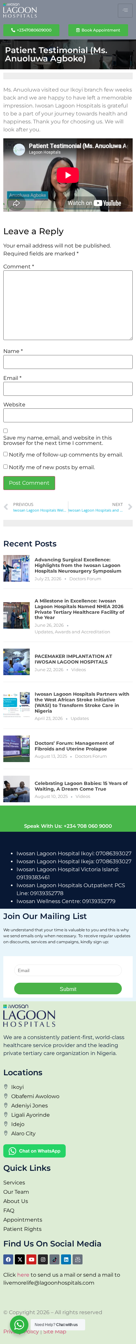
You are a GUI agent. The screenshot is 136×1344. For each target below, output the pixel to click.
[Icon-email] (78, 1259)
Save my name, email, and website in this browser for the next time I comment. (57, 440)
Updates (44, 631)
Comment (18, 266)
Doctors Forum (85, 578)
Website (14, 404)
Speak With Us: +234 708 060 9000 (68, 826)
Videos (78, 669)
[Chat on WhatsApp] (68, 1151)
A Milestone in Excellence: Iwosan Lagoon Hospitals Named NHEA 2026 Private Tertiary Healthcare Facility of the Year (79, 609)
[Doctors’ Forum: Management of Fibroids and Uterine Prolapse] (16, 749)
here (23, 1275)
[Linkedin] (66, 1259)
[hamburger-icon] (125, 11)
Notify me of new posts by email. (52, 467)
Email (12, 378)
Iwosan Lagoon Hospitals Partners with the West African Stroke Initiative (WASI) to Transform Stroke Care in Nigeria (82, 702)
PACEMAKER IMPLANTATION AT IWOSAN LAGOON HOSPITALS (73, 659)
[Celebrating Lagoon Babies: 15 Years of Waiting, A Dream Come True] (16, 789)
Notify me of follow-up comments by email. (66, 455)
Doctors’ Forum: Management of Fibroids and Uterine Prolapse (74, 746)
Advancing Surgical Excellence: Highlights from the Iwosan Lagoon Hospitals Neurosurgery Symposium (78, 565)
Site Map (54, 1331)
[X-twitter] (20, 1259)
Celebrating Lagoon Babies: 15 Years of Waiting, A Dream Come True (81, 786)
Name (13, 351)
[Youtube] (31, 1259)
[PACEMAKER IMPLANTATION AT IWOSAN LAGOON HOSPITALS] (16, 662)
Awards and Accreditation (82, 631)
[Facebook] (8, 1259)
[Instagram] (43, 1259)
